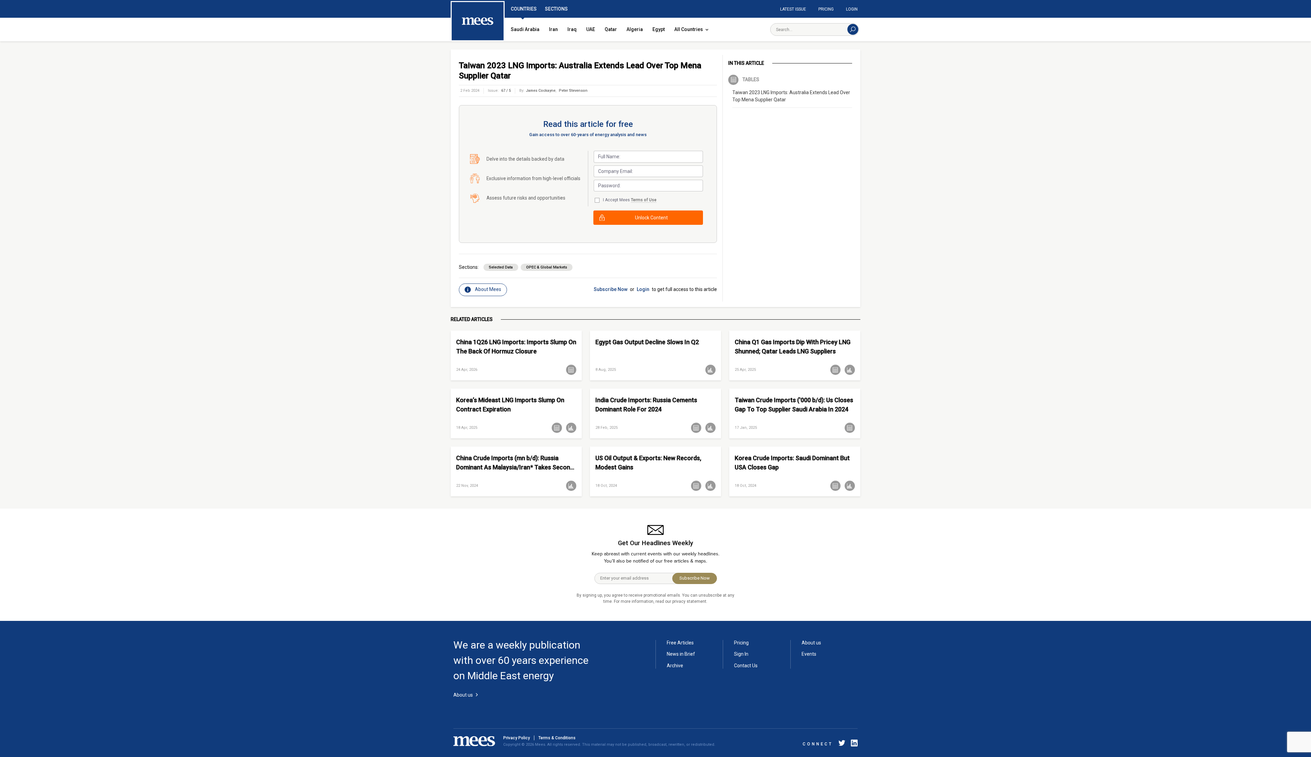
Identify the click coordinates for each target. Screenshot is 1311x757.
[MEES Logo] (478, 21)
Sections (556, 9)
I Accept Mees (630, 200)
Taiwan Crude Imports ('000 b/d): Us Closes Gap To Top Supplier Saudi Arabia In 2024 (794, 404)
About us (811, 642)
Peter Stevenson (573, 90)
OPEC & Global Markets (546, 267)
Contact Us (746, 665)
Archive (675, 665)
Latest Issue (793, 9)
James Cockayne (540, 90)
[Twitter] (842, 744)
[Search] (852, 29)
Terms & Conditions (557, 738)
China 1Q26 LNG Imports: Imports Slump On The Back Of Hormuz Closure (516, 346)
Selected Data (501, 267)
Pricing (826, 9)
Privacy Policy (516, 738)
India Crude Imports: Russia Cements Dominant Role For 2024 (646, 404)
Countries (524, 9)
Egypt (658, 29)
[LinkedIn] (853, 744)
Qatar (611, 29)
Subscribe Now (611, 289)
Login (852, 9)
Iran (553, 29)
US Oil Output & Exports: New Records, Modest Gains (648, 462)
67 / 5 (506, 90)
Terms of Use (644, 200)
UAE (590, 29)
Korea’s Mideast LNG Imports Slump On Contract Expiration (510, 404)
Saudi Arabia (525, 29)
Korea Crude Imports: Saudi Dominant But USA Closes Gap (792, 462)
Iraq (572, 29)
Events (809, 654)
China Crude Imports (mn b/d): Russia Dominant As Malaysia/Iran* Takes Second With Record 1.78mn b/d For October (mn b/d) (515, 462)
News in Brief (681, 654)
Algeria (634, 29)
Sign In (741, 654)
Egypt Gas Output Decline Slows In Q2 (647, 342)
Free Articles (680, 642)
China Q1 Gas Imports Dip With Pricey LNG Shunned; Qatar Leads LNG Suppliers (792, 346)
